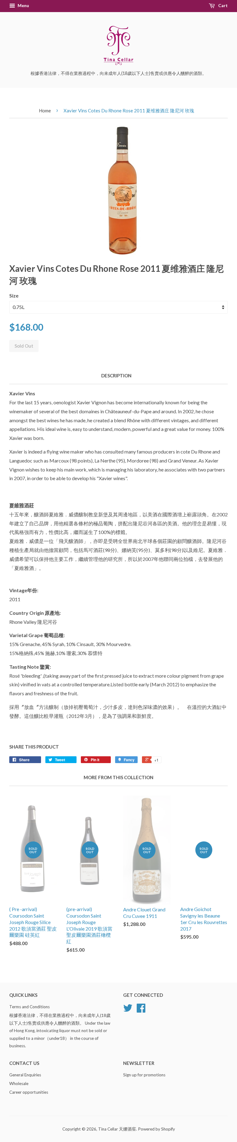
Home (45, 110)
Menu (23, 5)
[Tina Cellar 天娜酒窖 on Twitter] (127, 1010)
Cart (222, 5)
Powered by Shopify (156, 1129)
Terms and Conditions (29, 1006)
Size (14, 295)
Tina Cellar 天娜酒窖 (117, 1129)
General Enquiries (25, 1074)
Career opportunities (28, 1092)
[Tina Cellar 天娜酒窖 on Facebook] (141, 1010)
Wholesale (18, 1083)
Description (116, 375)
